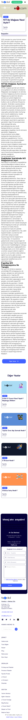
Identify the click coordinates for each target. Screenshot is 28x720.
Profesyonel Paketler (7, 667)
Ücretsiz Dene (17, 2)
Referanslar (4, 654)
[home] (5, 2)
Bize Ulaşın (4, 657)
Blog (2, 651)
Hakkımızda (4, 641)
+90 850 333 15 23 (7, 612)
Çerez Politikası (18, 717)
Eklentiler (4, 683)
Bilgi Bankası (4, 703)
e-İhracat (4, 677)
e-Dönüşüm (4, 680)
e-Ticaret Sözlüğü (6, 700)
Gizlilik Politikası (9, 717)
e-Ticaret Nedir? (6, 706)
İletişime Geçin (5, 712)
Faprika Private (5, 673)
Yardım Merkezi (5, 693)
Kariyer (3, 647)
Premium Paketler (6, 670)
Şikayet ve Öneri (6, 709)
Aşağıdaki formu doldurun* (15, 549)
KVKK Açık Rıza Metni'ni (12, 579)
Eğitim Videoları (5, 696)
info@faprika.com (6, 616)
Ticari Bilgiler (5, 644)
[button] (25, 2)
